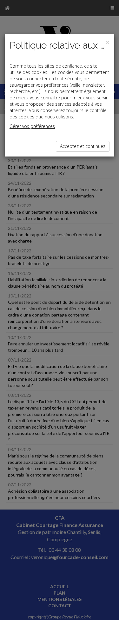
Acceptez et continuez (82, 146)
